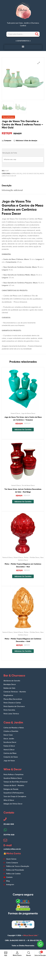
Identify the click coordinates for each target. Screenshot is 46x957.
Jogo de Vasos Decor (30, 173)
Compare (7, 140)
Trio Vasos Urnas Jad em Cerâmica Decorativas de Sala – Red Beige (22, 490)
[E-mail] (5, 840)
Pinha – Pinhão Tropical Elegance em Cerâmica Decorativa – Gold (23, 640)
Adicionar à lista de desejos (26, 140)
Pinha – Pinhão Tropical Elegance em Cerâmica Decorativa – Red (23, 565)
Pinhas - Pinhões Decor (31, 557)
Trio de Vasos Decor (28, 485)
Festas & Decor (7, 557)
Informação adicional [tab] (12, 190)
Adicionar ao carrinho (23, 429)
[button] (23, 47)
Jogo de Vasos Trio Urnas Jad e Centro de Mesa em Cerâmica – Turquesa (23, 418)
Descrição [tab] (7, 185)
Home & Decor (16, 173)
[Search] (36, 34)
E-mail (8, 845)
